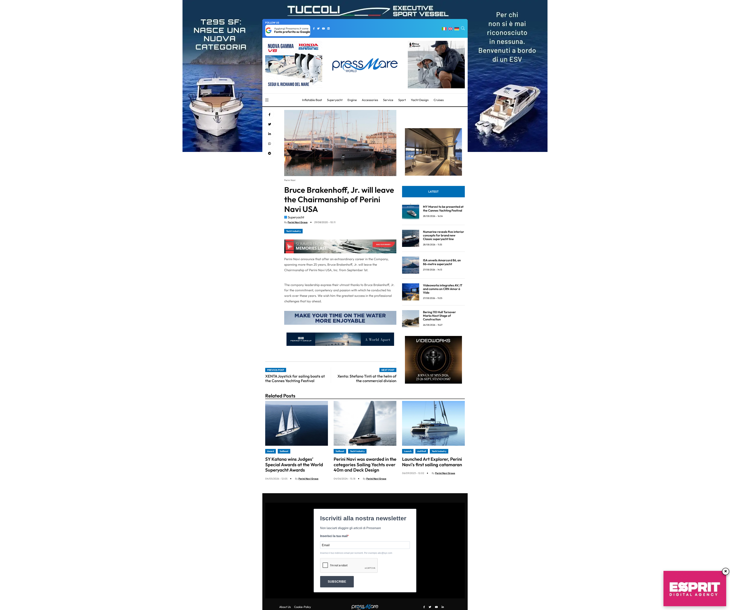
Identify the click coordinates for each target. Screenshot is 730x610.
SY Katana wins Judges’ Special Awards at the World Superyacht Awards (294, 464)
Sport (402, 100)
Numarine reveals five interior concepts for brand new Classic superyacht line (443, 235)
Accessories (370, 100)
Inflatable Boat (312, 100)
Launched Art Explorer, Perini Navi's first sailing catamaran (432, 461)
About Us (285, 607)
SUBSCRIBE (337, 581)
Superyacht (335, 100)
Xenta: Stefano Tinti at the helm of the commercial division (366, 378)
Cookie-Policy (302, 607)
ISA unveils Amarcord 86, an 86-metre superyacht (442, 262)
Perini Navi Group (298, 222)
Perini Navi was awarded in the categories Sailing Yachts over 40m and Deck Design (365, 464)
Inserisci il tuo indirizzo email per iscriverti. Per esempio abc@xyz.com (356, 553)
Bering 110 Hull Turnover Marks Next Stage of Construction (439, 315)
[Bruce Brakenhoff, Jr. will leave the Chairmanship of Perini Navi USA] (269, 134)
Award (270, 451)
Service (388, 100)
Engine (352, 100)
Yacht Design (420, 100)
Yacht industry (293, 231)
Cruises (439, 100)
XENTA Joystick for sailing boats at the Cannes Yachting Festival (295, 378)
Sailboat (284, 451)
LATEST (433, 191)
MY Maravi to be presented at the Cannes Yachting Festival (443, 208)
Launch (408, 451)
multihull (421, 451)
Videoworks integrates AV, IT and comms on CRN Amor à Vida (442, 288)
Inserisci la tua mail (334, 536)
